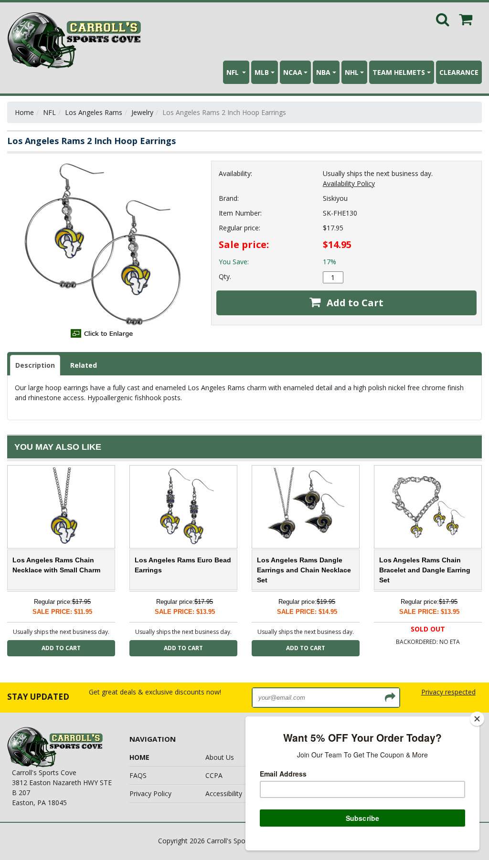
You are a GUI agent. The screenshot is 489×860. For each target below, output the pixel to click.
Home (24, 112)
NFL (233, 72)
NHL (352, 72)
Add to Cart (353, 302)
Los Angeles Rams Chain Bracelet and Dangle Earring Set (424, 570)
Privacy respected (448, 691)
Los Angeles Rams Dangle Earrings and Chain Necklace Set (304, 570)
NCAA (292, 72)
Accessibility (223, 793)
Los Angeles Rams (93, 112)
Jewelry (142, 112)
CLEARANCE (458, 72)
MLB (262, 72)
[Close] (477, 719)
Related (83, 365)
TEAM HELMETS (398, 72)
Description (35, 365)
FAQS (138, 775)
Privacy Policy (150, 793)
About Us (219, 757)
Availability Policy (349, 183)
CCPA (214, 775)
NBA (323, 72)
